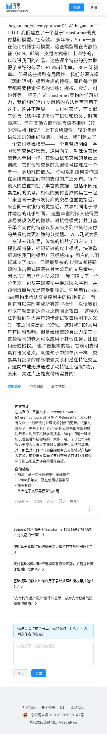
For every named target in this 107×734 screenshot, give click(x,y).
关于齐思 (48, 707)
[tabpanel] (53, 539)
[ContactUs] (63, 707)
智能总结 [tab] (14, 386)
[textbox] (53, 653)
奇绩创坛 (78, 707)
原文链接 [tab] (58, 386)
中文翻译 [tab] (36, 386)
